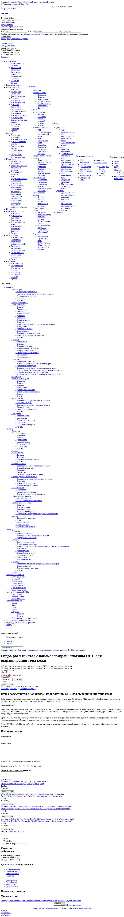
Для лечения (16, 135)
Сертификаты (11, 882)
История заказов (12, 874)
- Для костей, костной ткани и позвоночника (34, 479)
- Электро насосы (18, 599)
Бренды (9, 625)
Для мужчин (16, 113)
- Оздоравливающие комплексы (24, 618)
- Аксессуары (16, 289)
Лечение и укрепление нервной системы (18, 248)
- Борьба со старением (25, 542)
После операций (44, 104)
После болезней (44, 101)
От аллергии (16, 92)
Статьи (9, 643)
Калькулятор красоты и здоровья (14, 39)
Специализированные (84, 156)
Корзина (4, 13)
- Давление (20, 505)
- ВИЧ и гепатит (22, 522)
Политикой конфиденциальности (30, 34)
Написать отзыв (31, 686)
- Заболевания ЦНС (24, 403)
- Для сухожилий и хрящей (27, 485)
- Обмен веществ (22, 525)
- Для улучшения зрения (25, 350)
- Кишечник (20, 457)
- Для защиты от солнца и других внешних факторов (37, 564)
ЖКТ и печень (39, 112)
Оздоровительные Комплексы (18, 620)
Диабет (36, 110)
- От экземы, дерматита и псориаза (30, 474)
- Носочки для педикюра (26, 296)
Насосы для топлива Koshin (100, 161)
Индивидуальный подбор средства (20, 622)
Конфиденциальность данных (51, 901)
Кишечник (42, 117)
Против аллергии (18, 157)
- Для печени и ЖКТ (24, 329)
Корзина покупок (13, 869)
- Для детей (20, 435)
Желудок (41, 114)
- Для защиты (21, 548)
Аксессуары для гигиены (17, 64)
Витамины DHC (13, 87)
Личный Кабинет (13, 871)
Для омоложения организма (18, 228)
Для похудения (17, 118)
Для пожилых (86, 171)
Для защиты (66, 169)
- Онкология (21, 490)
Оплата (35, 2)
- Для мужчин (21, 326)
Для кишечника (17, 264)
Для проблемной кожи (43, 140)
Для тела (60, 191)
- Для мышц (20, 481)
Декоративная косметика (67, 155)
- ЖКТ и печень (17, 453)
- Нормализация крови (25, 511)
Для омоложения (66, 202)
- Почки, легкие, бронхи (21, 496)
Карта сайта (76, 901)
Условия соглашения (30, 901)
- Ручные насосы (17, 596)
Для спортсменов (85, 174)
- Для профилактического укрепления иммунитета (36, 368)
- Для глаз (19, 307)
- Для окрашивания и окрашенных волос (32, 535)
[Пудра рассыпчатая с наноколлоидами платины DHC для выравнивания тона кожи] (36, 666)
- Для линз (20, 344)
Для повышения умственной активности (17, 239)
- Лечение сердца (23, 507)
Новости (9, 641)
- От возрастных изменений (27, 353)
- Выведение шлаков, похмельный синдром (33, 363)
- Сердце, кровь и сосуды (21, 503)
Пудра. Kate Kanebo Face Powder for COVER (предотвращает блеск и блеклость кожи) (36, 821)
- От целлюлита (22, 418)
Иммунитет (11, 159)
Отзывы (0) (14, 689)
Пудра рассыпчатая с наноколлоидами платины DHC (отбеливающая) (56, 650)
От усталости (16, 155)
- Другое (19, 300)
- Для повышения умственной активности (33, 400)
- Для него (20, 614)
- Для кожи (20, 322)
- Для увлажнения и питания (27, 568)
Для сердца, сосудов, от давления (16, 126)
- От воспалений (17, 488)
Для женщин (16, 100)
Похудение (10, 261)
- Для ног (14, 572)
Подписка (10, 876)
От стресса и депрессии (16, 256)
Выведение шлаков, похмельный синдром (19, 168)
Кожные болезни (40, 127)
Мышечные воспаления (42, 183)
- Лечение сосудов (23, 509)
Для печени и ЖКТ (19, 116)
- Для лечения (21, 342)
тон (15, 831)
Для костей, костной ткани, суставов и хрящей (19, 109)
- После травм (21, 446)
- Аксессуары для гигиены (26, 292)
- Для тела (15, 562)
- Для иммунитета (23, 320)
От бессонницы (17, 253)
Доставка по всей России (62, 6)
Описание (5, 689)
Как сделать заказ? (8, 46)
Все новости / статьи (14, 637)
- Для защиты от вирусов (26, 366)
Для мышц (42, 167)
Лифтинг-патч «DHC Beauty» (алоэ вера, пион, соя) (22, 784)
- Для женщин (21, 318)
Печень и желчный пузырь (41, 121)
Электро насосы (102, 174)
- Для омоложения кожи (25, 390)
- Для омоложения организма (28, 392)
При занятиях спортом (16, 275)
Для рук (14, 231)
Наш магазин (11, 880)
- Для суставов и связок (25, 483)
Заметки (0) (10, 884)
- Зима (13, 605)
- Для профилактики (24, 346)
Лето (116, 166)
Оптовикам (12, 2)
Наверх (4, 911)
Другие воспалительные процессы (44, 188)
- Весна (14, 603)
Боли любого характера (43, 237)
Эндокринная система (43, 248)
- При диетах (21, 422)
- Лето (13, 607)
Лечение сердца (44, 215)
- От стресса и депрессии (26, 409)
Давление (42, 212)
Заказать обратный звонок (12, 27)
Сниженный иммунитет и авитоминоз (16, 196)
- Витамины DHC (18, 305)
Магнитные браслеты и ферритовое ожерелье (16, 71)
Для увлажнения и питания (68, 207)
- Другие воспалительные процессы (30, 494)
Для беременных (18, 96)
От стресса (15, 94)
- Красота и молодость (20, 379)
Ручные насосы (102, 170)
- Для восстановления (24, 533)
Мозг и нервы (12, 235)
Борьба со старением (65, 150)
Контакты (51, 2)
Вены (40, 241)
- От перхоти (21, 472)
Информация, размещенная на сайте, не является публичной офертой (62, 908)
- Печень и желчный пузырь (27, 459)
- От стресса (20, 311)
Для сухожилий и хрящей (44, 174)
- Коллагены (16, 377)
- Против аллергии (23, 357)
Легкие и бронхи (41, 198)
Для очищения (67, 171)
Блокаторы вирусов (14, 85)
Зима (116, 163)
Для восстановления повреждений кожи (44, 133)
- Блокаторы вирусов (19, 303)
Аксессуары (11, 61)
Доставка (28, 2)
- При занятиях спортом (25, 424)
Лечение (31, 86)
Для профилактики (19, 139)
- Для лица (20, 385)
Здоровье (5, 57)
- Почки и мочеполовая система (29, 501)
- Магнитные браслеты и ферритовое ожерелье (35, 294)
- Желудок (20, 455)
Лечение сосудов (41, 218)
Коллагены (10, 209)
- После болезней (23, 442)
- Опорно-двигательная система (24, 477)
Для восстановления (67, 131)
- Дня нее (19, 616)
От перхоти (42, 147)
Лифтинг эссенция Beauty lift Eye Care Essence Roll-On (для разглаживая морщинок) (35, 809)
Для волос (15, 98)
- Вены (18, 520)
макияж (20, 831)
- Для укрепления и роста (26, 538)
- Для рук (19, 394)
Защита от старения (65, 181)
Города (4, 901)
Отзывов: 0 (17, 686)
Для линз (15, 137)
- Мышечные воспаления (26, 492)
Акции (21, 2)
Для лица (15, 218)
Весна (116, 161)
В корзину (5, 788)
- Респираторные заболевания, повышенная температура (39, 370)
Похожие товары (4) (28, 689)
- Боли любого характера (26, 518)
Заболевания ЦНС (18, 244)
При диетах (16, 272)
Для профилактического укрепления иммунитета (19, 179)
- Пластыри (20, 298)
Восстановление (39, 93)
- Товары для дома (18, 590)
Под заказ (43, 2)
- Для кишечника (23, 416)
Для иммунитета (18, 102)
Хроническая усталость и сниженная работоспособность (19, 203)
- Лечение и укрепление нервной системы (33, 405)
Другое (14, 83)
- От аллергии (21, 309)
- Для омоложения (23, 566)
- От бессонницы (23, 407)
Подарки (118, 170)
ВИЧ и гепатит (44, 243)
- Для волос (20, 316)
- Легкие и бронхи (23, 498)
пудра (10, 831)
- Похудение (16, 414)
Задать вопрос (7, 25)
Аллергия (37, 90)
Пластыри (15, 81)
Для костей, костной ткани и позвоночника (44, 162)
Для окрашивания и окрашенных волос (67, 137)
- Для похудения (22, 331)
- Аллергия (15, 431)
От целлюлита (17, 266)
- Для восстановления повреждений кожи (33, 466)
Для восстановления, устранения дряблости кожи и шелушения (68, 162)
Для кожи (15, 105)
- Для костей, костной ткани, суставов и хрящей (35, 324)
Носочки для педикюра (16, 77)
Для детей (42, 95)
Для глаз (14, 89)
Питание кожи (67, 184)
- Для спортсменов (18, 588)
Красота (55, 123)
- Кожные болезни (18, 464)
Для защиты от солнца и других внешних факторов (68, 196)
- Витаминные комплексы (26, 361)
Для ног (59, 212)
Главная (4, 2)
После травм (43, 106)
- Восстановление (18, 433)
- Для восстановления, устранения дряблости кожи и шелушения (42, 546)
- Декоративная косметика (26, 544)
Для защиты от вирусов (17, 173)
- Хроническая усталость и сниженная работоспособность (39, 374)
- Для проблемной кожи (25, 468)
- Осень (14, 609)
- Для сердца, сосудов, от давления (30, 335)
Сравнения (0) (12, 886)
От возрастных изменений (17, 151)
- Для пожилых (17, 585)
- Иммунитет (16, 359)
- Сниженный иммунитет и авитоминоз (32, 372)
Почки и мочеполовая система (43, 203)
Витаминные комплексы (16, 162)
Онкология (42, 180)
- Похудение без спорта (25, 420)
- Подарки (15, 612)
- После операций (23, 444)
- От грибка (20, 470)
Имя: (3, 31)
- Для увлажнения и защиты (27, 348)
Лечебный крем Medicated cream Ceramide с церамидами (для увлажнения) (31, 796)
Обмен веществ (44, 245)
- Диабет (14, 451)
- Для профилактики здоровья (28, 333)
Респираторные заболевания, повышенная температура (17, 188)
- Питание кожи (22, 557)
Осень (116, 168)
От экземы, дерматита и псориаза (43, 151)
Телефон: (31, 31)
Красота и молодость (14, 211)
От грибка (42, 145)
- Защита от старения (24, 555)
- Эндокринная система (25, 527)
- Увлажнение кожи (23, 559)
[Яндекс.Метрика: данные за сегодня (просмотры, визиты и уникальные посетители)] (73, 905)
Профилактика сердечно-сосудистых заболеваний (44, 228)
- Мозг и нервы (17, 398)
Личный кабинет (8, 22)
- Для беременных (23, 313)
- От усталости (22, 355)
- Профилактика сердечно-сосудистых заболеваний (37, 514)
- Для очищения (22, 551)
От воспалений (39, 178)
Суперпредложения (14, 601)
